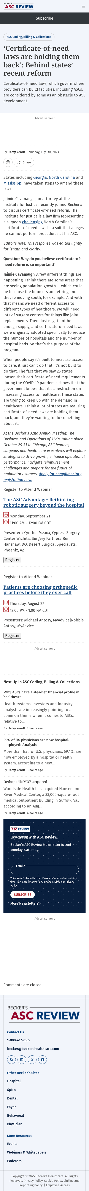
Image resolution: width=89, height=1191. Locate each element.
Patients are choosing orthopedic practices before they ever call (40, 589)
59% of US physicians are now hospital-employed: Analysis (36, 742)
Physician (14, 1124)
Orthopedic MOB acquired (25, 781)
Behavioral (15, 1115)
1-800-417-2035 (18, 1040)
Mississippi (12, 183)
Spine (11, 1090)
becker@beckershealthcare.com (33, 1049)
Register (12, 559)
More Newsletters (24, 903)
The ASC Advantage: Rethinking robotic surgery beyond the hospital (43, 502)
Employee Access (58, 1185)
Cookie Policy (53, 1181)
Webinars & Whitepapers (27, 1152)
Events (12, 1144)
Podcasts (14, 1161)
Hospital (14, 1081)
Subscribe (44, 18)
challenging (32, 222)
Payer (11, 1107)
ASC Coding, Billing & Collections (29, 37)
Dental (12, 1098)
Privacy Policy (33, 1181)
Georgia (40, 177)
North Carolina (62, 177)
